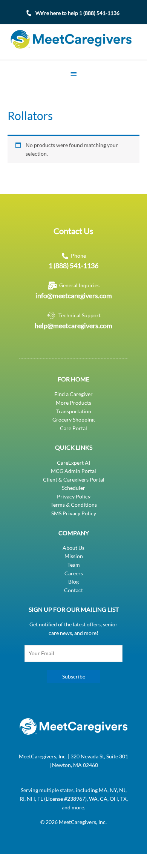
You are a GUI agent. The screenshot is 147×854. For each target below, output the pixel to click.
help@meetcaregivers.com (73, 325)
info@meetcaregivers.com (73, 295)
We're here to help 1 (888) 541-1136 (77, 13)
